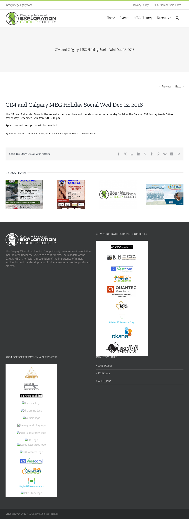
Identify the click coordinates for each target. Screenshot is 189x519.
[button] (177, 17)
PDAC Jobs (104, 373)
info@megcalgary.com (19, 5)
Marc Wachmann (17, 133)
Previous (166, 86)
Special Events (71, 133)
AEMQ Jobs (104, 381)
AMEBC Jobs (105, 365)
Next (178, 86)
